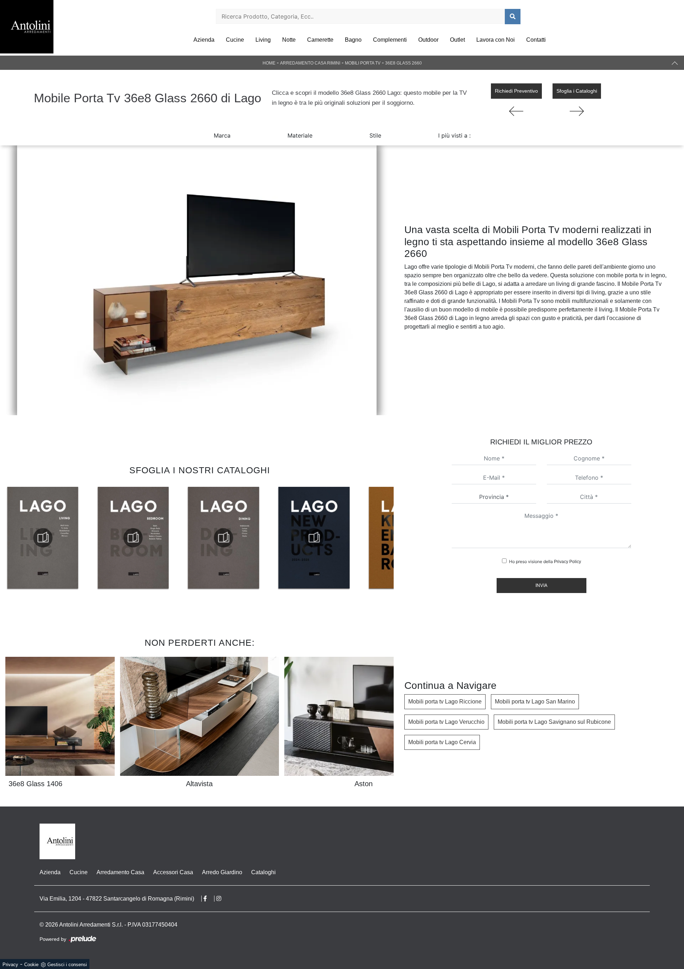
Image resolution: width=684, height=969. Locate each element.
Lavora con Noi (495, 40)
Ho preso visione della (545, 561)
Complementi (390, 40)
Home (269, 63)
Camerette (320, 40)
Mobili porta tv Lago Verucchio (446, 722)
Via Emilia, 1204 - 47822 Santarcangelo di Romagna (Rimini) (117, 899)
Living (263, 40)
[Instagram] (222, 899)
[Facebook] (208, 899)
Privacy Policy (567, 561)
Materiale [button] (299, 135)
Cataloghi (263, 872)
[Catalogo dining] (133, 537)
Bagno (353, 40)
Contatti (536, 40)
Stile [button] (375, 135)
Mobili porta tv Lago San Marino (535, 702)
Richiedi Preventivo (516, 91)
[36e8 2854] (576, 111)
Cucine (235, 40)
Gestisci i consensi (67, 964)
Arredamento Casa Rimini (310, 63)
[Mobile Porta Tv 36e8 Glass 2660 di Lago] (197, 280)
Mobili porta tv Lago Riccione (445, 702)
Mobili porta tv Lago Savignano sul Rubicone (554, 722)
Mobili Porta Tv (362, 63)
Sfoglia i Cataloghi (576, 91)
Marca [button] (222, 135)
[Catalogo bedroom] (42, 537)
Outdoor (428, 40)
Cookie (31, 964)
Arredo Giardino (222, 872)
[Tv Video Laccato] (516, 111)
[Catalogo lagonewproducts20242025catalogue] (223, 537)
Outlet (457, 40)
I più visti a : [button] (454, 135)
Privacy (10, 964)
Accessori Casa (173, 872)
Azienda (203, 40)
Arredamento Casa (120, 872)
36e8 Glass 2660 (403, 63)
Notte (289, 40)
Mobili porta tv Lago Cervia (442, 742)
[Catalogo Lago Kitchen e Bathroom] (313, 537)
